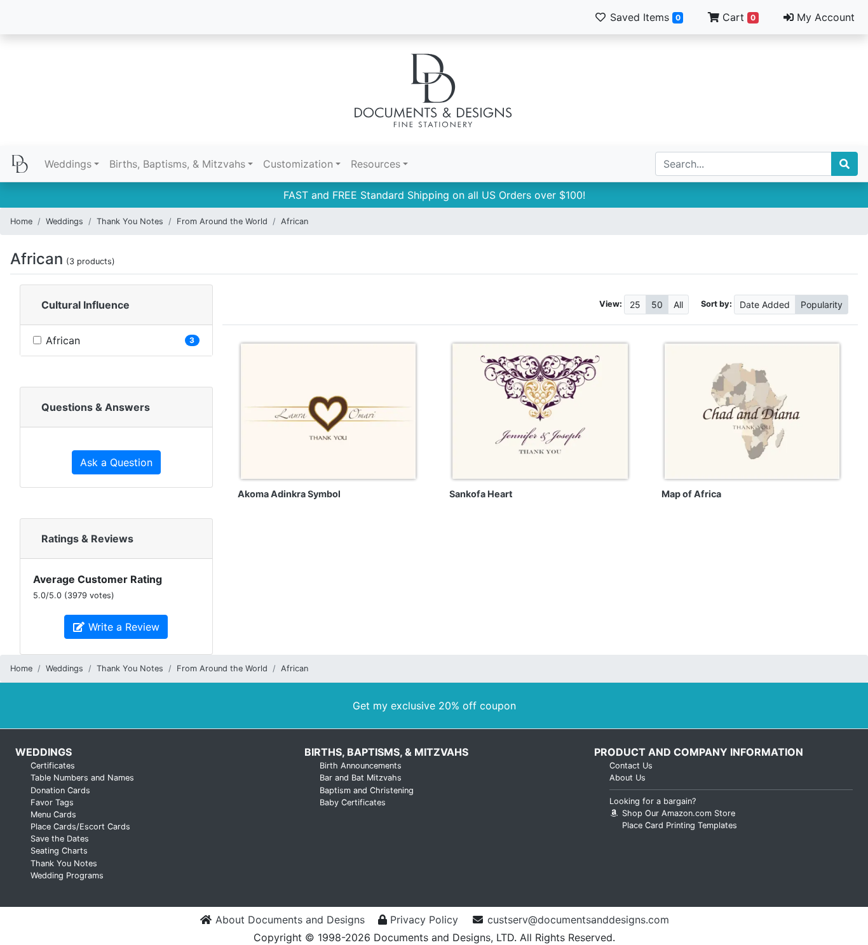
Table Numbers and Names (82, 777)
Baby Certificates (353, 802)
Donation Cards (60, 790)
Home (21, 221)
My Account (824, 17)
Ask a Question (116, 462)
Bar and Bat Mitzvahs (361, 777)
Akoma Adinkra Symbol (289, 493)
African (294, 221)
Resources (375, 164)
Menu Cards (53, 814)
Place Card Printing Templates (679, 825)
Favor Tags (52, 802)
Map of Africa (691, 493)
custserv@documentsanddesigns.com (578, 919)
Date (765, 304)
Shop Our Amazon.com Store (677, 813)
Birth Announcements (361, 765)
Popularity (822, 304)
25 (635, 304)
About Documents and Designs (290, 919)
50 (657, 304)
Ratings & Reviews (87, 538)
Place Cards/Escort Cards (80, 826)
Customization (298, 164)
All (678, 304)
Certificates (53, 765)
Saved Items (644, 17)
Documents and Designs (434, 90)
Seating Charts (59, 850)
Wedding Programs (67, 875)
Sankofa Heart (481, 493)
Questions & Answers (95, 407)
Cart (737, 17)
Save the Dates (60, 838)
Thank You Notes (130, 221)
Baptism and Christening (367, 790)
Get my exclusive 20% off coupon (434, 705)
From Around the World (222, 221)
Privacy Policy (424, 919)
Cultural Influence (85, 304)
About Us (627, 777)
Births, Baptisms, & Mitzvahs (177, 164)
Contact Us (631, 765)
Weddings (68, 164)
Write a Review (122, 626)
